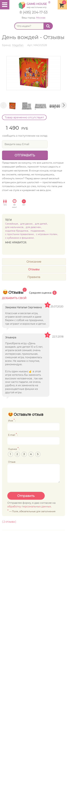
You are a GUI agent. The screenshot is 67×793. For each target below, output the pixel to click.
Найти (48, 26)
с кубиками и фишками (19, 237)
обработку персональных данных (29, 506)
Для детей (41, 223)
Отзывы (34, 269)
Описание (33, 261)
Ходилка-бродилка (16, 230)
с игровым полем (46, 234)
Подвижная (37, 230)
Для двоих (26, 223)
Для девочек (33, 227)
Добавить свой (14, 298)
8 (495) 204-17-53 (34, 12)
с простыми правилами (19, 234)
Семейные (11, 223)
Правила (33, 277)
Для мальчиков (14, 227)
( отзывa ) (9, 521)
